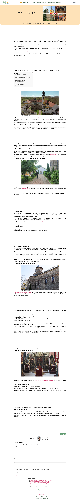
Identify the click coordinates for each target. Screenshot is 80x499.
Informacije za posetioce (19, 84)
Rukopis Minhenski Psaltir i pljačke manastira (23, 77)
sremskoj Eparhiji (26, 51)
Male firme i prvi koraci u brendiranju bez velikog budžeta (40, 481)
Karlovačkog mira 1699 (26, 188)
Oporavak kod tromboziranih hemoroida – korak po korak (40, 484)
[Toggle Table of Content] (31, 73)
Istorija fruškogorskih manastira (20, 74)
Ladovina (38, 2)
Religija (46, 486)
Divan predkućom (51, 2)
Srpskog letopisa (41, 221)
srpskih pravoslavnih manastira (42, 117)
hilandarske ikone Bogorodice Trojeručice (44, 380)
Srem (49, 486)
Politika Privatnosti (40, 493)
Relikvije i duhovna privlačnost (20, 83)
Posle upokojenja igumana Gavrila (21, 329)
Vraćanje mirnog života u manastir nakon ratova (23, 78)
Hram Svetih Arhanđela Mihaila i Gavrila (22, 292)
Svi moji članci (45, 439)
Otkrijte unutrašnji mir (19, 85)
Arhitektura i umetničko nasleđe (20, 80)
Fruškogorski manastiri (41, 486)
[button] (61, 434)
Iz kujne (32, 2)
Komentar (16, 446)
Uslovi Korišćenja (40, 494)
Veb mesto (15, 465)
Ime (14, 458)
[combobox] (75, 2)
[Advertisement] (40, 32)
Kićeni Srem (25, 2)
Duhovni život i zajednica (19, 81)
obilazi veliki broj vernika (53, 329)
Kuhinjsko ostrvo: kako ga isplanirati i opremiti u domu (39, 482)
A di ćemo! (44, 2)
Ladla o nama (58, 2)
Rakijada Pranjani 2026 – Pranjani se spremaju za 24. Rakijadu (41, 480)
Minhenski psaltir (53, 154)
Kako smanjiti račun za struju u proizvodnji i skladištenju (40, 483)
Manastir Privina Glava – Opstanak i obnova (23, 76)
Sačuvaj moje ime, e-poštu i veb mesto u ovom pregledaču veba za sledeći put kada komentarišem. (32, 469)
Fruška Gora (36, 486)
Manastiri (47, 119)
